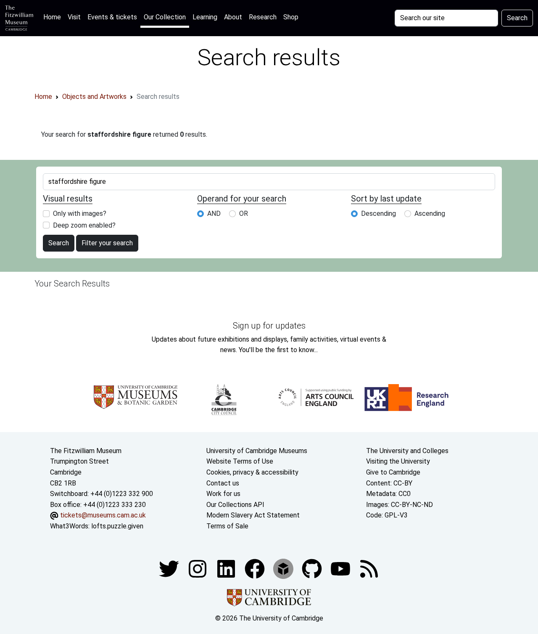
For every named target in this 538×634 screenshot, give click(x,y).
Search (517, 18)
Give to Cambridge (393, 472)
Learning (205, 17)
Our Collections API (235, 505)
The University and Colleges (407, 451)
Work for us (223, 494)
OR (243, 214)
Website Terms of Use (239, 461)
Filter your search (107, 243)
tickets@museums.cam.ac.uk (103, 515)
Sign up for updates (269, 326)
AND (214, 214)
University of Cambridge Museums (256, 451)
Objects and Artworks (94, 97)
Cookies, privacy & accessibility (252, 472)
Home (53, 17)
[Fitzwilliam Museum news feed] (369, 568)
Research (263, 17)
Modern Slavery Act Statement (253, 515)
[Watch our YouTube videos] (341, 568)
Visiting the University (398, 461)
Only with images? (79, 214)
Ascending (429, 214)
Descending (378, 214)
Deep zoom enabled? (84, 225)
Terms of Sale (227, 526)
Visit (74, 17)
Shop (290, 17)
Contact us (222, 483)
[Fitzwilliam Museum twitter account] (170, 568)
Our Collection (165, 17)
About (233, 17)
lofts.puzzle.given (117, 526)
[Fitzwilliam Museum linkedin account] (255, 568)
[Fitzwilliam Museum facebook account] (227, 568)
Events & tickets (112, 17)
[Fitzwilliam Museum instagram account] (198, 568)
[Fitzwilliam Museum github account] (312, 568)
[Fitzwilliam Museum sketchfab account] (284, 568)
